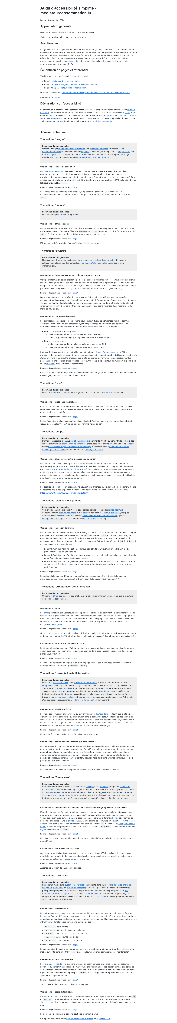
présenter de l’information (85, 682)
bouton (54, 792)
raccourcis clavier (98, 896)
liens (66, 392)
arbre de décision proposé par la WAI (93, 157)
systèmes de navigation (76, 885)
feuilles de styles (60, 682)
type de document (67, 513)
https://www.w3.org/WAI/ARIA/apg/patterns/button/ (64, 493)
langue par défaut (112, 513)
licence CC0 (104, 1018)
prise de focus (104, 691)
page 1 (75, 187)
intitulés (56, 392)
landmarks (45, 916)
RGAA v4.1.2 (57, 97)
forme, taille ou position (86, 700)
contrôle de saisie (65, 795)
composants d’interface (90, 263)
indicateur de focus (102, 714)
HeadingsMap (57, 624)
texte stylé (50, 154)
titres (55, 596)
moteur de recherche (76, 887)
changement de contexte (73, 444)
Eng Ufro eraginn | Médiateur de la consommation (75, 84)
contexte (108, 392)
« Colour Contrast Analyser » (107, 352)
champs (90, 786)
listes (65, 596)
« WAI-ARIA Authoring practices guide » (68, 469)
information (62, 260)
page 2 (75, 730)
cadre (61, 214)
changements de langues (53, 518)
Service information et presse (79, 1018)
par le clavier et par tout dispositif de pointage (69, 446)
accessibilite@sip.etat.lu (101, 121)
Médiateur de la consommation (66, 81)
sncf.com (50, 363)
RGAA (69, 64)
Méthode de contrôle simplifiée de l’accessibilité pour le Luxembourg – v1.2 (96, 92)
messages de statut (94, 449)
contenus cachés (65, 697)
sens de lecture (89, 518)
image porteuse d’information (71, 148)
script (73, 441)
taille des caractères (63, 688)
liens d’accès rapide (53, 964)
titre (69, 214)
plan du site (58, 887)
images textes (124, 151)
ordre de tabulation (92, 893)
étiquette (104, 786)
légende (75, 789)
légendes (85, 151)
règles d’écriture (115, 510)
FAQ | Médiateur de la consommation (69, 88)
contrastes (110, 260)
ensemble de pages (113, 885)
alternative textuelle (99, 148)
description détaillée (51, 151)
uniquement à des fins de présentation (99, 515)
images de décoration (54, 171)
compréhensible (49, 685)
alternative (85, 441)
